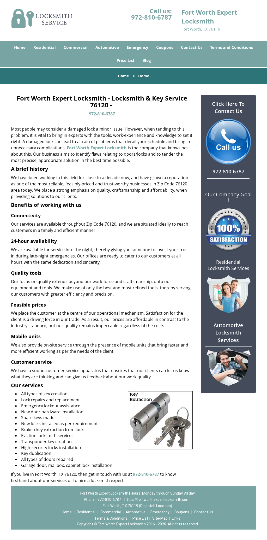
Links (176, 518)
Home (20, 47)
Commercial (76, 47)
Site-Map (160, 518)
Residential (44, 47)
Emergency (137, 47)
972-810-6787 (151, 17)
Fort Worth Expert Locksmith (97, 148)
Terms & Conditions (111, 518)
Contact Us (191, 47)
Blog (146, 60)
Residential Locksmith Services (228, 265)
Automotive (107, 47)
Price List (126, 60)
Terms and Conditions (231, 47)
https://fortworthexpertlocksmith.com (157, 499)
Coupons (164, 47)
